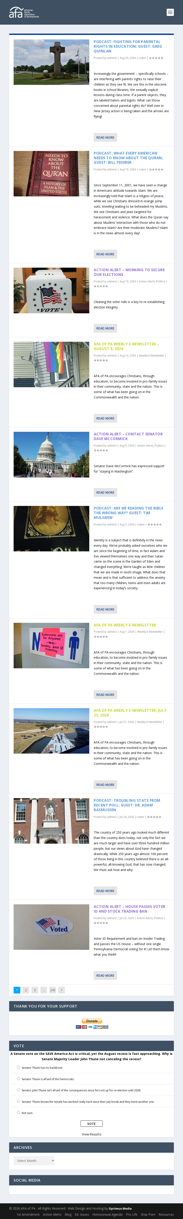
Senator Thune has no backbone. (42, 1068)
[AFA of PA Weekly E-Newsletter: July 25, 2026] (51, 731)
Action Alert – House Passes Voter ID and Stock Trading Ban (129, 909)
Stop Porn (148, 1214)
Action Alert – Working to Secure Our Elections (129, 272)
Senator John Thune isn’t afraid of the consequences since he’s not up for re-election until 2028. (81, 1090)
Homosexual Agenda (107, 1214)
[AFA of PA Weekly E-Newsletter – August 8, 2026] (51, 364)
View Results (91, 1134)
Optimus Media (120, 1208)
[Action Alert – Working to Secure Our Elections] (51, 290)
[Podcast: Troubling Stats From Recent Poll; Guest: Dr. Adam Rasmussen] (51, 821)
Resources (166, 1214)
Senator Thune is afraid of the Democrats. (48, 1079)
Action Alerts (147, 281)
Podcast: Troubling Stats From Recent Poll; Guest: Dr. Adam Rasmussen (127, 805)
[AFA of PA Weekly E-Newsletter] (51, 645)
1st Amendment (28, 1214)
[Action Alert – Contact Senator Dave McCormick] (51, 454)
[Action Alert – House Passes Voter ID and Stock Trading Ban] (51, 927)
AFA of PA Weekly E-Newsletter (125, 625)
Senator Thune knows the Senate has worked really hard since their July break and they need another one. (88, 1102)
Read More (105, 137)
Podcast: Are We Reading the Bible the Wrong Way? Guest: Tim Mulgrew (128, 513)
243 (52, 990)
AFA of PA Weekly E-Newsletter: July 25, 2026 (130, 713)
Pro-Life (131, 1214)
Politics (160, 281)
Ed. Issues (82, 1214)
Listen (142, 58)
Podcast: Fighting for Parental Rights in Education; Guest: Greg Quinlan (128, 46)
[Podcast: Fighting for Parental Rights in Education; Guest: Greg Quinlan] (51, 62)
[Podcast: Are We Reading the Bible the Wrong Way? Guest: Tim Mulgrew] (51, 528)
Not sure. (27, 1113)
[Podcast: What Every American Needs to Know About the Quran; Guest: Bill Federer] (51, 173)
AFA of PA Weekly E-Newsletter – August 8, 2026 (126, 346)
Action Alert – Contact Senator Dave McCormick (128, 436)
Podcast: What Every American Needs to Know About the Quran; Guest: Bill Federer (128, 158)
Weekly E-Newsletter (151, 355)
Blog (68, 1214)
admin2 (112, 58)
